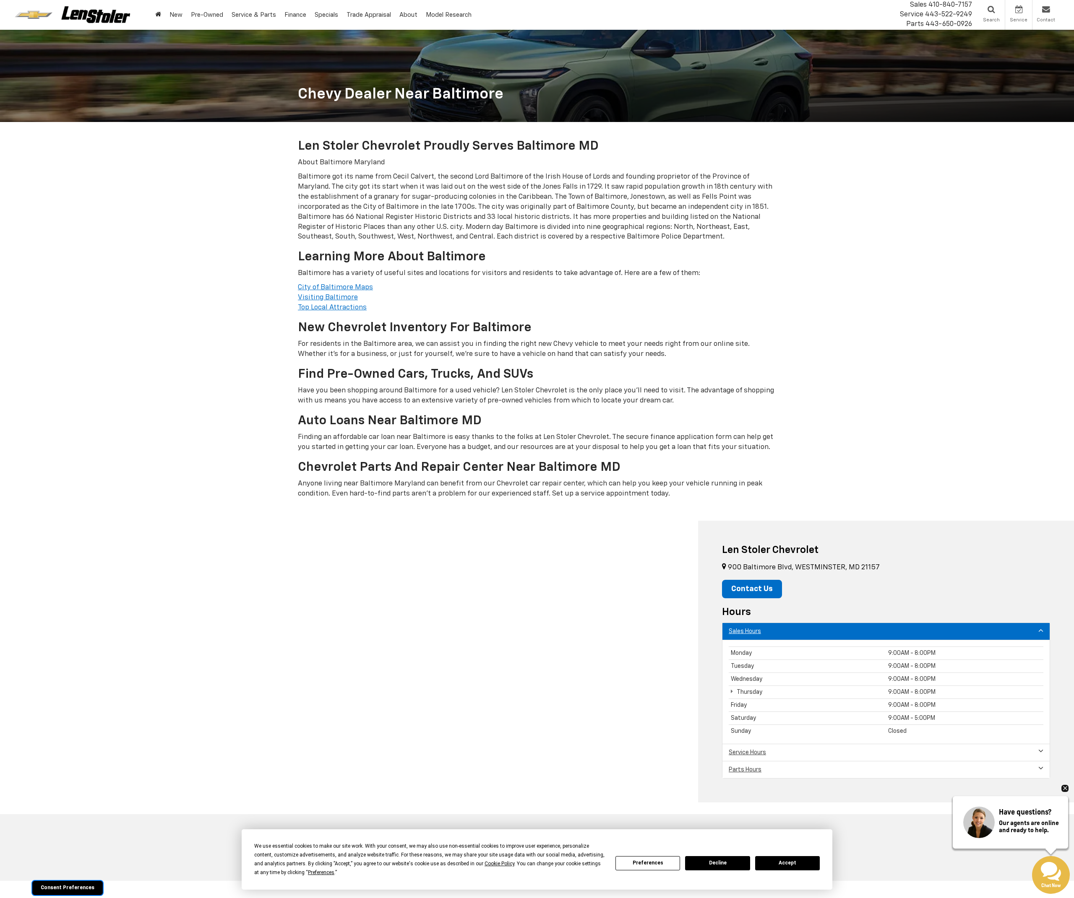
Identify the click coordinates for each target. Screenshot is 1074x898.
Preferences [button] (321, 872)
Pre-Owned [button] (207, 15)
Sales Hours (745, 631)
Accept (787, 863)
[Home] (158, 15)
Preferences (648, 863)
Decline (718, 863)
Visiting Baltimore (328, 297)
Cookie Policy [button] (499, 864)
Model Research (449, 15)
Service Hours (747, 752)
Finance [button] (295, 15)
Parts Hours (745, 770)
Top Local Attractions (332, 307)
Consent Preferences (67, 887)
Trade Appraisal (369, 15)
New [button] (175, 15)
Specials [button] (326, 15)
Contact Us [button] (752, 589)
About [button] (408, 15)
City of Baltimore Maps (335, 287)
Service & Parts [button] (254, 15)
